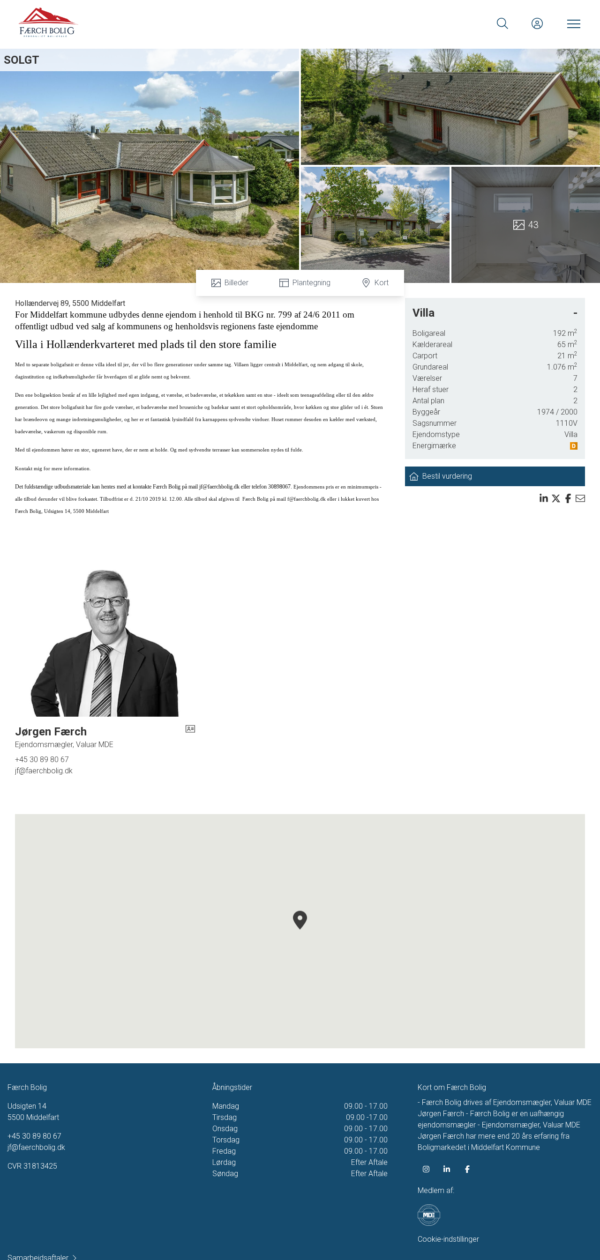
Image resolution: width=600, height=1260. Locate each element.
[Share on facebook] (568, 498)
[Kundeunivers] (537, 23)
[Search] (502, 23)
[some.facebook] (467, 1169)
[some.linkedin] (446, 1169)
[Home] (159, 23)
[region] (300, 931)
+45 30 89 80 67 (42, 759)
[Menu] (571, 23)
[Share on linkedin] (543, 498)
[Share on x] (556, 498)
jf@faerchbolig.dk (44, 770)
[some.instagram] (426, 1169)
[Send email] (580, 498)
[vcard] (190, 737)
